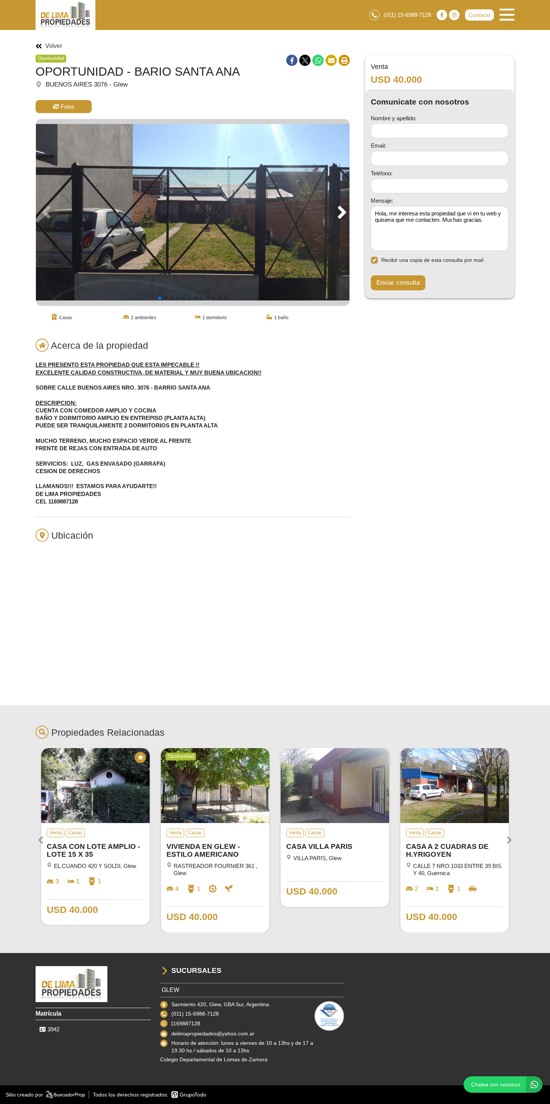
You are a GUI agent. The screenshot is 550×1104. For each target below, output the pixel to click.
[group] (192, 212)
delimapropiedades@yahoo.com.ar (212, 1034)
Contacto (479, 15)
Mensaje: (382, 200)
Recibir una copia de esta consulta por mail (432, 260)
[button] (341, 212)
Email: (378, 145)
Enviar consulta (398, 282)
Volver (53, 46)
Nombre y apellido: (393, 118)
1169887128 (185, 1023)
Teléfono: (381, 173)
